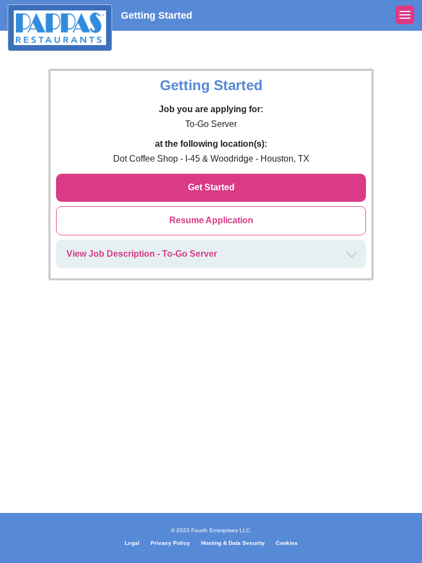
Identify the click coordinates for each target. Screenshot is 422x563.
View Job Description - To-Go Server (141, 253)
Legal (132, 543)
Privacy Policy (170, 543)
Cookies (287, 543)
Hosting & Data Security (233, 543)
